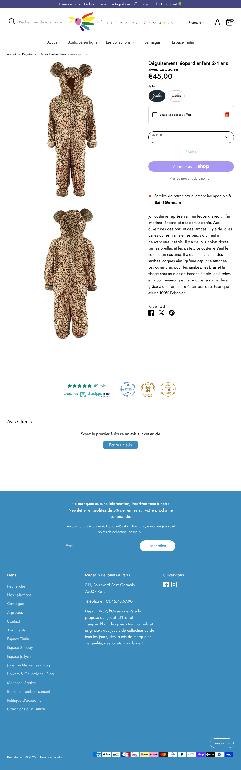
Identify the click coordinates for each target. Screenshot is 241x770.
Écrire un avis (120, 445)
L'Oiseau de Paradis (49, 757)
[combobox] (37, 22)
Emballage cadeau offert (175, 114)
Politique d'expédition (25, 700)
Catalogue (15, 603)
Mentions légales (21, 682)
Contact (13, 621)
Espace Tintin (183, 42)
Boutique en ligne (83, 42)
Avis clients (16, 630)
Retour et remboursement (28, 691)
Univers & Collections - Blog (30, 674)
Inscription (157, 545)
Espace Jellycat (19, 656)
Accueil (53, 42)
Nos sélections (19, 595)
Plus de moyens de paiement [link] (191, 178)
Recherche (16, 586)
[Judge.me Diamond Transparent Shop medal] (128, 389)
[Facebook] (166, 584)
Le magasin (154, 42)
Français (195, 22)
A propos (15, 612)
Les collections (119, 42)
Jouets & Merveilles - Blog (28, 665)
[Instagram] (174, 584)
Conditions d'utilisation (26, 709)
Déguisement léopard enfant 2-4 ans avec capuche (54, 54)
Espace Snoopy (20, 647)
